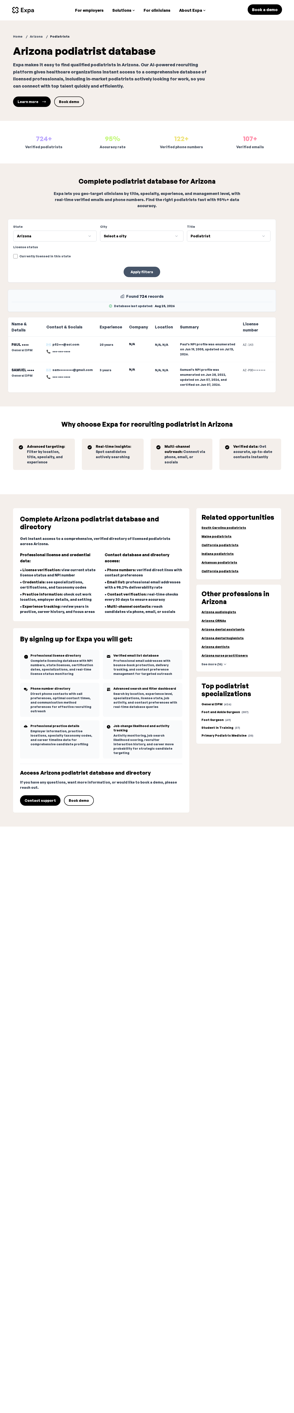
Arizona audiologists (219, 612)
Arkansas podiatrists (219, 562)
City (103, 226)
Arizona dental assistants (223, 629)
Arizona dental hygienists (223, 638)
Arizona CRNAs (214, 620)
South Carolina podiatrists (224, 527)
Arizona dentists (216, 647)
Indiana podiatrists (218, 554)
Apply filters (142, 272)
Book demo (69, 102)
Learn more (28, 102)
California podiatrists (220, 545)
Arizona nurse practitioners (225, 655)
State (18, 226)
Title (191, 226)
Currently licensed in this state (45, 256)
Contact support (40, 800)
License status (25, 247)
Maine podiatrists (217, 536)
